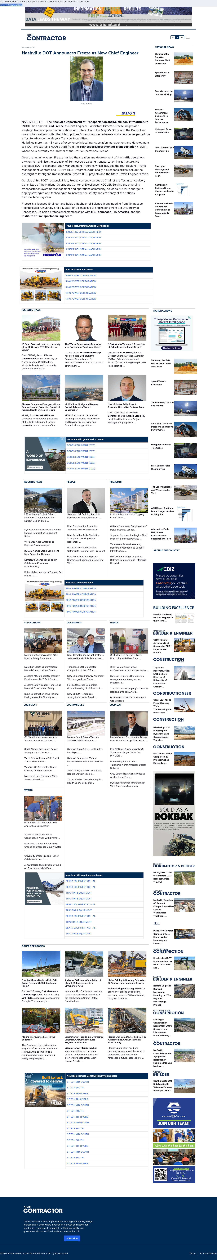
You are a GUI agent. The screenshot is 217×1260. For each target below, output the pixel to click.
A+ (182, 37)
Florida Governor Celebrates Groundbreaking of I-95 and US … (84, 686)
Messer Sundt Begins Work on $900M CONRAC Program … (83, 739)
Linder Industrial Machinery (83, 231)
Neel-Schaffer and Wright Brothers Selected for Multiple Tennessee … (85, 657)
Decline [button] (4, 5)
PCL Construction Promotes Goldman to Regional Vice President (86, 549)
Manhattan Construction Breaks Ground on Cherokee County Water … (42, 847)
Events (28, 790)
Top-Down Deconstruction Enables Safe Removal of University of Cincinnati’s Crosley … (161, 677)
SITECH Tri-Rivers (77, 1093)
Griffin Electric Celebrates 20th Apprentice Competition (40, 824)
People (71, 481)
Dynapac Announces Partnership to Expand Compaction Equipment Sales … (42, 533)
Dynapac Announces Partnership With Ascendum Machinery (127, 784)
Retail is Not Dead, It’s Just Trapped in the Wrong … (163, 617)
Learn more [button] (83, 1)
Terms (192, 1253)
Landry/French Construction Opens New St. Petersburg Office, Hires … (128, 739)
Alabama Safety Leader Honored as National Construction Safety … (42, 686)
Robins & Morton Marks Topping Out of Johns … (127, 516)
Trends (114, 622)
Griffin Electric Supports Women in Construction (128, 699)
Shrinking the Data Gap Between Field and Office (161, 363)
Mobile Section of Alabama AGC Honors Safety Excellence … (40, 657)
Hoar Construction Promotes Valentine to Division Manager (82, 528)
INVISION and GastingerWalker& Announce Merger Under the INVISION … (127, 752)
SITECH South (75, 1087)
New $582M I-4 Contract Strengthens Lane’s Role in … (82, 695)
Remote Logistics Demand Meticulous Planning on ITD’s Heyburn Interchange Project (162, 995)
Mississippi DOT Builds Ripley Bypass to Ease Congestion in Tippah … (161, 733)
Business (115, 704)
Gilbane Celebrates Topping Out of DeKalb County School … (128, 528)
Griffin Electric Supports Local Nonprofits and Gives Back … (126, 657)
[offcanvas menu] (188, 37)
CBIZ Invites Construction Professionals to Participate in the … (129, 669)
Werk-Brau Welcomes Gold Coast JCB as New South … (41, 760)
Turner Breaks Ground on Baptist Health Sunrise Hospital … (84, 781)
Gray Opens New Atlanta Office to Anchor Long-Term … (127, 775)
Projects (116, 481)
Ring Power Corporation (81, 275)
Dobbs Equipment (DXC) (81, 445)
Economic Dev (75, 704)
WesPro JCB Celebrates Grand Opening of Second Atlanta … (40, 769)
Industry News (31, 310)
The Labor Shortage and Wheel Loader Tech (161, 490)
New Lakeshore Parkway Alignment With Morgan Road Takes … (85, 677)
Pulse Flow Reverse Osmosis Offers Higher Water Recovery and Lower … (163, 937)
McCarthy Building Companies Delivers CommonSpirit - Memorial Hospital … (128, 560)
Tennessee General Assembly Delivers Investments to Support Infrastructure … (127, 547)
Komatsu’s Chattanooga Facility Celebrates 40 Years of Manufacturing (40, 563)
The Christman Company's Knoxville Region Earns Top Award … (129, 690)
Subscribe (72, 1238)
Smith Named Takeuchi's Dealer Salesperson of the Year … (41, 751)
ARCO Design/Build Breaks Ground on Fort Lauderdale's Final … (42, 866)
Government (75, 622)
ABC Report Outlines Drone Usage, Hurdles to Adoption (162, 511)
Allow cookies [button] (15, 5)
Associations (32, 622)
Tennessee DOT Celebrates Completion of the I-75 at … (81, 668)
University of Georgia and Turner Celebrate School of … (41, 857)
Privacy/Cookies (208, 1253)
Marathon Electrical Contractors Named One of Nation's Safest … (41, 668)
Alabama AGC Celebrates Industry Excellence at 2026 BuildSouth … (42, 677)
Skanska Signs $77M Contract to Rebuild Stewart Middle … (84, 772)
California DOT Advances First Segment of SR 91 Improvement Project (162, 646)
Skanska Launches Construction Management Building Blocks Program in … (127, 679)
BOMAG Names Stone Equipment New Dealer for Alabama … (41, 552)
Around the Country (166, 550)
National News (164, 47)
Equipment (30, 704)
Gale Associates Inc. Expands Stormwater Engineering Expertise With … (85, 560)
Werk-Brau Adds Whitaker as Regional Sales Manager (39, 543)
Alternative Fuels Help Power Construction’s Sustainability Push (164, 209)
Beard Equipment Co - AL (80, 881)
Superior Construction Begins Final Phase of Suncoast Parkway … (128, 537)
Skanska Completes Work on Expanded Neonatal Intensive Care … (85, 761)
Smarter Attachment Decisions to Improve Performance (162, 115)
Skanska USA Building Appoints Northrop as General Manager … (84, 516)
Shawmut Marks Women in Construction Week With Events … (42, 836)
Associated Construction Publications (27, 1253)
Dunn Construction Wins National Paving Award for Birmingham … (41, 695)
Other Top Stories (33, 946)
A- (173, 37)
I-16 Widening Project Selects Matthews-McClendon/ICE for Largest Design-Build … (39, 517)
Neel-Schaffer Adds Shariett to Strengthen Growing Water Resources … (83, 538)
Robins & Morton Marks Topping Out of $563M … (43, 574)
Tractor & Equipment (79, 892)
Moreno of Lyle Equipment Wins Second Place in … (40, 778)
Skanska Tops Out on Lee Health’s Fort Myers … (85, 751)
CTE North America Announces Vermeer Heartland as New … (40, 739)
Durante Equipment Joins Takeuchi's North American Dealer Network (128, 764)
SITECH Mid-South (78, 1081)
